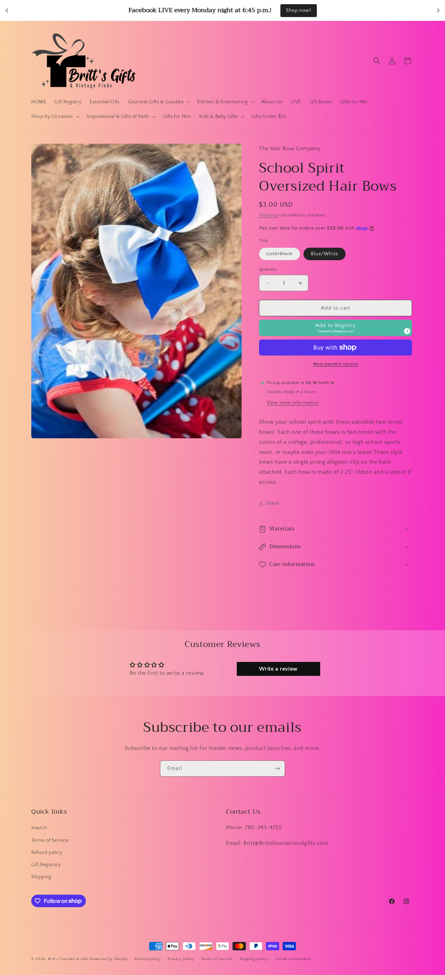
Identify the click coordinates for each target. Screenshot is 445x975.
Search (39, 828)
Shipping (268, 215)
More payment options (335, 364)
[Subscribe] (277, 768)
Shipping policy (254, 959)
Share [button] (272, 503)
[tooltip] (407, 331)
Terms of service (217, 959)
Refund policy (47, 852)
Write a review (278, 669)
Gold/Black (283, 255)
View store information (293, 403)
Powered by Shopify (109, 959)
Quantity (268, 269)
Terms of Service (50, 840)
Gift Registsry (45, 865)
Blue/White (324, 254)
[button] (158, 102)
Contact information (293, 959)
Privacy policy (181, 959)
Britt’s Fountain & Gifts (68, 959)
